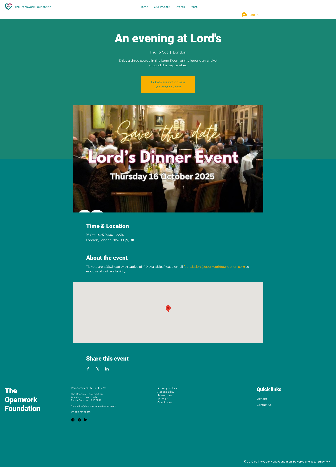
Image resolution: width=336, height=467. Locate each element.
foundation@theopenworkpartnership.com (93, 406)
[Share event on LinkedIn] (107, 368)
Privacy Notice (167, 388)
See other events (168, 87)
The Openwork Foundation (22, 399)
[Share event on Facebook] (88, 368)
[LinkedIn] (86, 420)
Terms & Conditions (165, 400)
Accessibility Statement (166, 393)
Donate (262, 398)
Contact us (264, 404)
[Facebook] (79, 420)
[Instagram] (73, 420)
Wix (327, 461)
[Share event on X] (97, 368)
